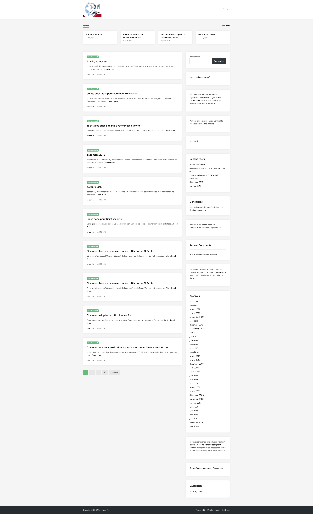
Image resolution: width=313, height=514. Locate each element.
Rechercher (195, 57)
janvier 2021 (195, 313)
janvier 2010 (195, 360)
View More (225, 26)
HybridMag (224, 510)
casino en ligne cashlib (204, 124)
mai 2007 (194, 414)
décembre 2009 (197, 364)
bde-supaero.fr (199, 210)
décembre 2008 (197, 395)
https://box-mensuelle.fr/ (215, 272)
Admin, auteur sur (94, 34)
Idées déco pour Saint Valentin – (106, 218)
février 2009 (195, 387)
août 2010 (194, 332)
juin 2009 (194, 375)
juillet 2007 (195, 407)
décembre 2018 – (206, 34)
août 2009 (194, 368)
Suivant (114, 372)
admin (91, 74)
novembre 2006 (196, 422)
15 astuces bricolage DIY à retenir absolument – (114, 125)
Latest (86, 25)
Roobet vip (194, 141)
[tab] (86, 25)
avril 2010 (194, 348)
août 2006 (194, 426)
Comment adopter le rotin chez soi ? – (109, 315)
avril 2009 (194, 383)
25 (105, 372)
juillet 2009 (195, 372)
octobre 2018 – (96, 186)
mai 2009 (194, 379)
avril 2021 (194, 301)
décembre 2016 (196, 325)
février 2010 (195, 356)
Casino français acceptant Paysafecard (206, 468)
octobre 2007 (195, 403)
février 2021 (195, 309)
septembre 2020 (197, 317)
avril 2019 (194, 321)
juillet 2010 (194, 336)
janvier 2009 (195, 391)
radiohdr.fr (103, 510)
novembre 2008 (197, 399)
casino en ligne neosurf (200, 77)
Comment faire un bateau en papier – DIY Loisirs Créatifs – (121, 251)
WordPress (211, 510)
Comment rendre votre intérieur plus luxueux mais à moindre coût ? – (127, 347)
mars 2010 (194, 352)
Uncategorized (93, 57)
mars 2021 (194, 305)
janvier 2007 (195, 418)
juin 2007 (194, 411)
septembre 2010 (197, 329)
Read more (109, 69)
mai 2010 (194, 344)
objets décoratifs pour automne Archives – (112, 93)
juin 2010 (194, 340)
